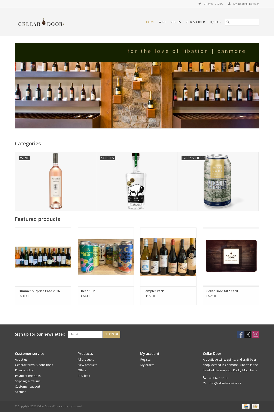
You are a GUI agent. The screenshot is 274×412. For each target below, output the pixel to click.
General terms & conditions (34, 365)
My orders (147, 365)
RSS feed (84, 376)
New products (87, 365)
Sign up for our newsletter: (40, 334)
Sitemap (20, 392)
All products (86, 359)
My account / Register (246, 4)
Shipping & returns (27, 381)
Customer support (27, 386)
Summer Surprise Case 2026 (39, 291)
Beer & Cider (195, 22)
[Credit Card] (245, 406)
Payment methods (28, 376)
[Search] (228, 22)
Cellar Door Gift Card (222, 291)
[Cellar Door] (53, 22)
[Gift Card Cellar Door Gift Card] (231, 257)
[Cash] (254, 406)
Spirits (175, 22)
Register (146, 359)
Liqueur (214, 22)
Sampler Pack (154, 291)
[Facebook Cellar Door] (240, 334)
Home (150, 22)
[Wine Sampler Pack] (168, 257)
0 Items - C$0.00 (213, 4)
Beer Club (88, 291)
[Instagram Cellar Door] (255, 334)
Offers (82, 370)
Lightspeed (75, 406)
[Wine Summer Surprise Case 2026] (43, 257)
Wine (162, 22)
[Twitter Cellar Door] (247, 334)
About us (21, 359)
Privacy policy (24, 370)
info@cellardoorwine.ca (225, 383)
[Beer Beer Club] (106, 257)
